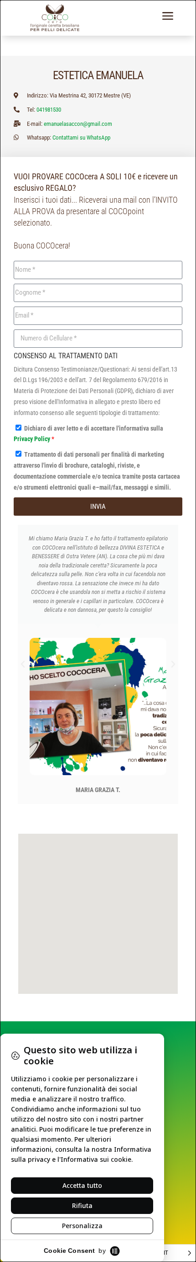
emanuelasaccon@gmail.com (78, 123)
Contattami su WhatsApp (81, 137)
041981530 (48, 109)
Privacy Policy (33, 438)
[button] (22, 664)
